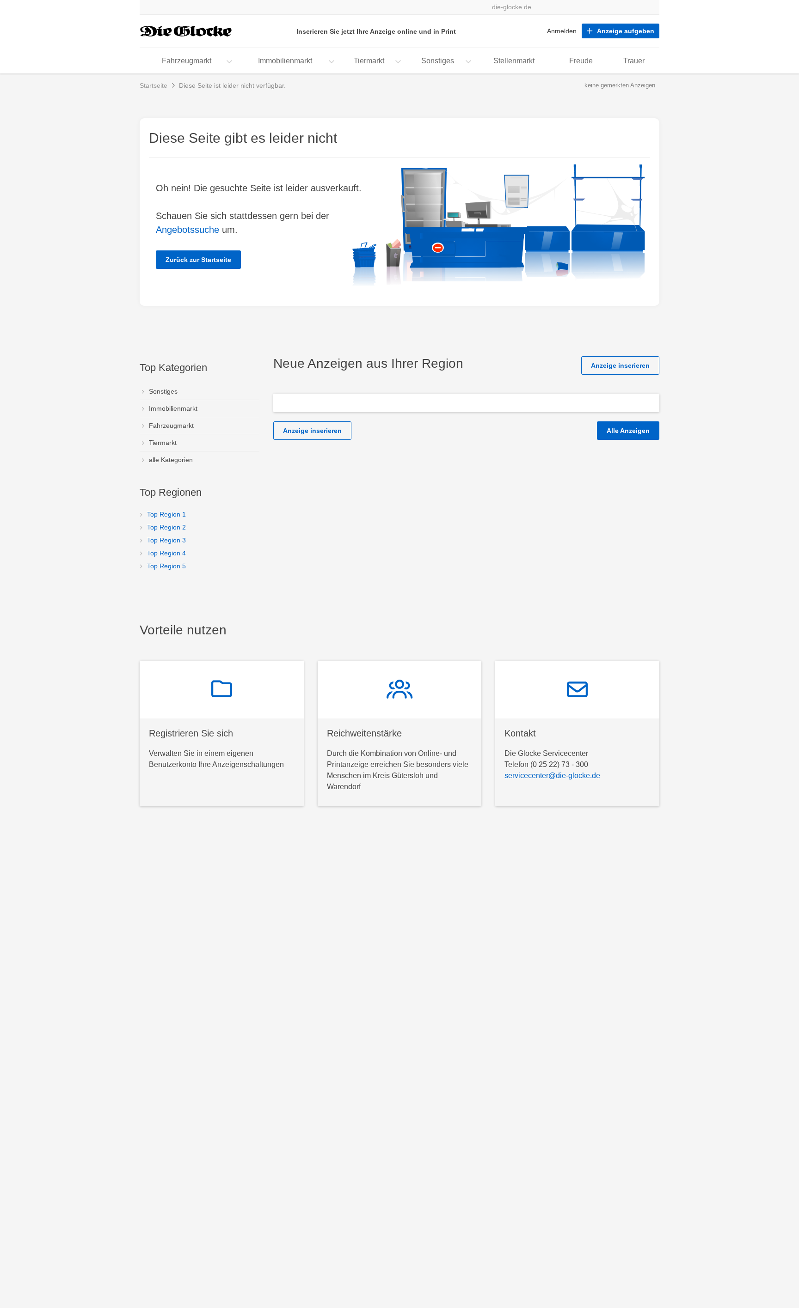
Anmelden (562, 31)
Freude (581, 61)
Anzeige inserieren (620, 365)
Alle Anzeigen (628, 430)
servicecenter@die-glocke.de (552, 775)
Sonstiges (437, 61)
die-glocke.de (511, 7)
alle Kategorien (171, 459)
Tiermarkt (369, 61)
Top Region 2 (166, 527)
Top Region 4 (166, 553)
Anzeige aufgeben (625, 31)
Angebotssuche (187, 230)
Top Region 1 (166, 514)
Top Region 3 (166, 540)
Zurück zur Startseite (198, 259)
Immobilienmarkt (285, 61)
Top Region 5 (166, 566)
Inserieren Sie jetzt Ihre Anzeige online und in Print (376, 31)
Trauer (634, 61)
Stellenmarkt (514, 61)
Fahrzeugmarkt (186, 61)
